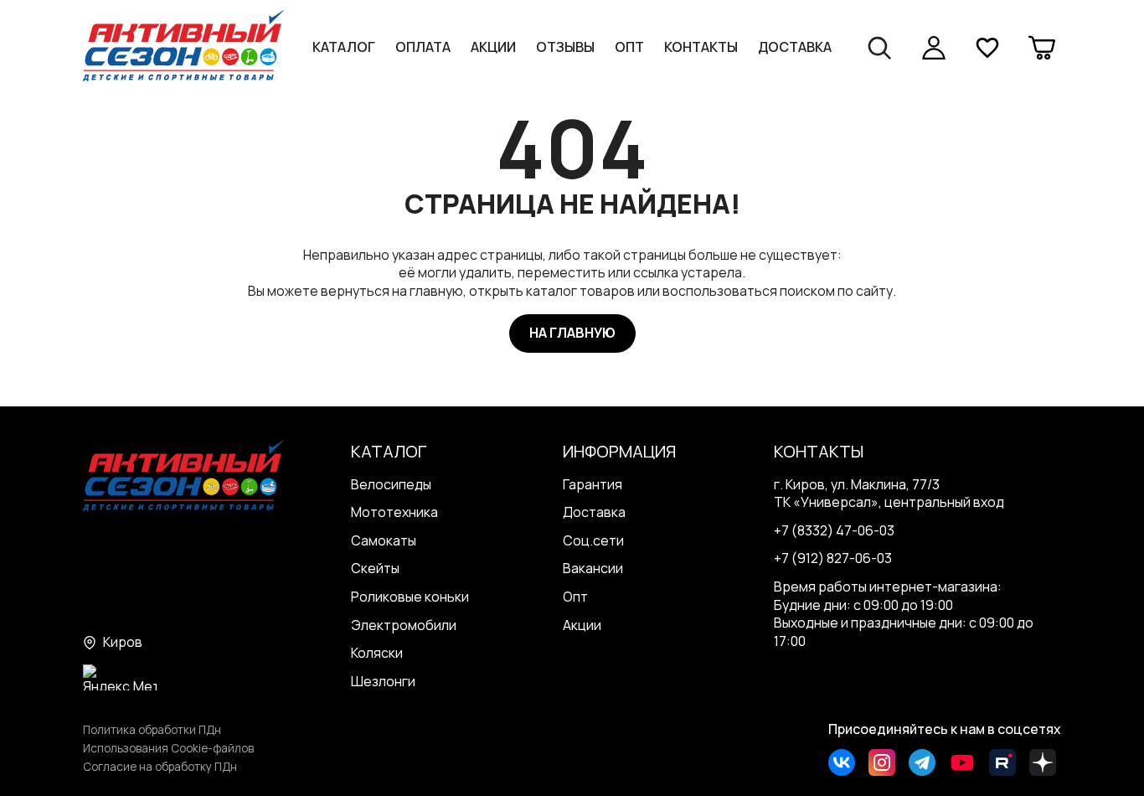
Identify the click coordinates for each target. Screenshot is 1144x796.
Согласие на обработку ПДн (160, 766)
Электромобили (403, 625)
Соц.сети (593, 540)
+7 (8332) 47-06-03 (834, 530)
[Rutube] (1002, 762)
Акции (493, 47)
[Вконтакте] (841, 762)
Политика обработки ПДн (152, 729)
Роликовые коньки (410, 596)
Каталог (343, 47)
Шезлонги (383, 681)
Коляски (377, 653)
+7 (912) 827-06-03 (833, 558)
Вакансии (593, 568)
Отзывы (565, 47)
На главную (572, 332)
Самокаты (383, 540)
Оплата (423, 47)
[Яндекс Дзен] (1042, 762)
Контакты (701, 47)
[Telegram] (922, 762)
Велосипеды (391, 484)
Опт (629, 47)
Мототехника (394, 512)
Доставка (795, 47)
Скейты (375, 568)
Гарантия (592, 484)
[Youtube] (962, 762)
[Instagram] (881, 762)
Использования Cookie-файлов (168, 748)
